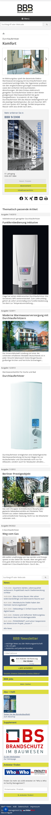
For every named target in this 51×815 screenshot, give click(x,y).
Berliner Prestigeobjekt (16, 473)
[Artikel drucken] (46, 198)
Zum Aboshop (9, 716)
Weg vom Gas (10, 533)
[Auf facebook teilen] (21, 199)
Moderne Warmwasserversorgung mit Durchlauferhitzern (25, 317)
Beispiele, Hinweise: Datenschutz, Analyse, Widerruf (21, 673)
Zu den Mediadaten (12, 756)
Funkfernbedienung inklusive (20, 222)
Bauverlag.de (6, 812)
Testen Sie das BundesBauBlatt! (17, 714)
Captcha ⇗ (34, 664)
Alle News (8, 628)
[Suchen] (47, 24)
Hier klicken (28, 661)
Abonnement (25, 186)
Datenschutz (23, 806)
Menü (26, 18)
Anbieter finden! (26, 795)
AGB (14, 806)
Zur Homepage (10, 759)
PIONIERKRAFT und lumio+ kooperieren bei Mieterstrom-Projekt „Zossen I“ (25, 622)
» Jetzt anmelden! (25, 668)
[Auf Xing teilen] (31, 199)
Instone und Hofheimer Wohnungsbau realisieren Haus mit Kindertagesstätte (24, 616)
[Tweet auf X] (26, 199)
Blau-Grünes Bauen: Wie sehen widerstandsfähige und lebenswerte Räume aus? (24, 597)
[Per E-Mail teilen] (41, 198)
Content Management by (11, 810)
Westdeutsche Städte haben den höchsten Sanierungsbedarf (22, 603)
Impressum (35, 806)
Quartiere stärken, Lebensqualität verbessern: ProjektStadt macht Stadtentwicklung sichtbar (24, 590)
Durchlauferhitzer (13, 375)
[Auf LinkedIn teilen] (36, 199)
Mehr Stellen (25, 684)
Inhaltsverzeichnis (25, 190)
